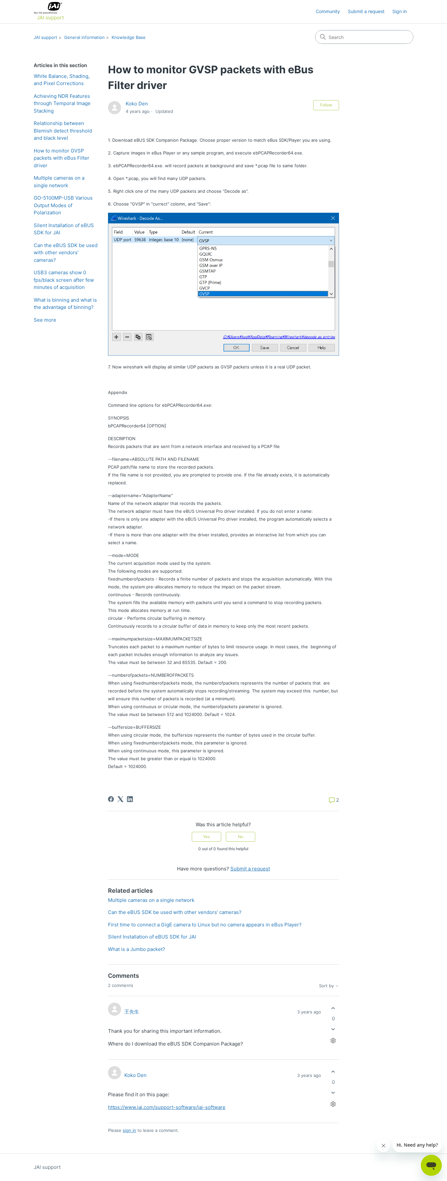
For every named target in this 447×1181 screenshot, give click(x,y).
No (240, 836)
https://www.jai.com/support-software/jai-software (166, 1107)
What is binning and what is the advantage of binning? (65, 304)
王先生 (131, 1012)
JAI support (45, 37)
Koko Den (137, 103)
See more (45, 320)
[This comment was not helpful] (333, 1029)
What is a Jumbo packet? (136, 949)
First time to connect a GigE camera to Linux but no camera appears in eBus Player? (205, 925)
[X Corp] (120, 799)
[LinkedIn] (130, 799)
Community (328, 11)
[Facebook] (111, 799)
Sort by (327, 985)
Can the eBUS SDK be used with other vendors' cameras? (66, 252)
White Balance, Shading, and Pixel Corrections (62, 80)
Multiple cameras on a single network (59, 181)
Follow (326, 104)
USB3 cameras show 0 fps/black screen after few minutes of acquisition (64, 279)
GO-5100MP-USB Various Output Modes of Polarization (63, 205)
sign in (129, 1130)
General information (84, 37)
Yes (206, 836)
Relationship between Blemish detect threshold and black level (63, 130)
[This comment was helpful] (333, 1008)
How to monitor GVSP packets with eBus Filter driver (61, 158)
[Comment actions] (333, 1040)
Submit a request (366, 11)
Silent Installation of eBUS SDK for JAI (64, 229)
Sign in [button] (399, 11)
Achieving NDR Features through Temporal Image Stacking (62, 103)
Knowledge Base (129, 37)
